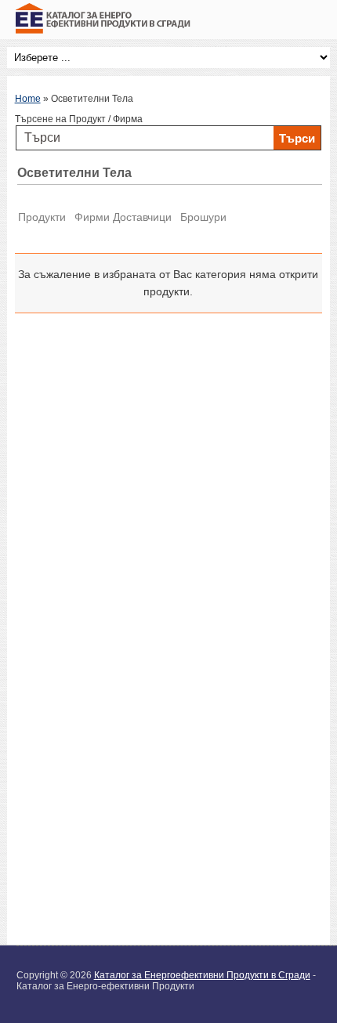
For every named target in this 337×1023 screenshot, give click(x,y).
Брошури (203, 217)
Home (28, 98)
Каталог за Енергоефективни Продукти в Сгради (202, 975)
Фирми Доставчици (123, 217)
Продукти (42, 217)
